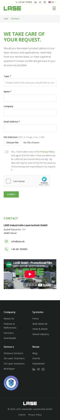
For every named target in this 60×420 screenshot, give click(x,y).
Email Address (12, 121)
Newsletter (38, 363)
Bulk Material (39, 323)
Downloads (10, 337)
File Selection (24, 137)
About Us (9, 318)
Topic (7, 76)
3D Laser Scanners (14, 363)
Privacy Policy (47, 151)
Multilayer (9, 368)
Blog (34, 353)
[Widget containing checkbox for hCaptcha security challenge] (27, 181)
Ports (35, 318)
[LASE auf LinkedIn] (35, 2)
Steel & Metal (39, 328)
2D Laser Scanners (14, 358)
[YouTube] (38, 369)
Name (7, 91)
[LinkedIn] (33, 369)
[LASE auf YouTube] (40, 2)
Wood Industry (40, 334)
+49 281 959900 (25, 2)
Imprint (22, 414)
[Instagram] (43, 369)
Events (36, 358)
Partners (9, 332)
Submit (11, 194)
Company (8, 106)
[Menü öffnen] (54, 8)
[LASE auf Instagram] (45, 2)
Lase (6, 18)
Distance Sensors (13, 353)
